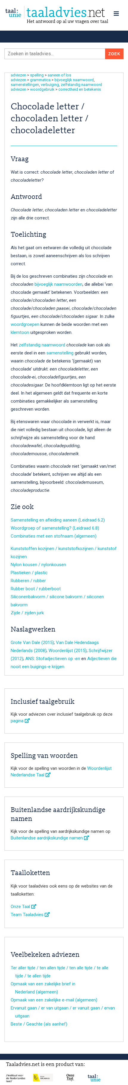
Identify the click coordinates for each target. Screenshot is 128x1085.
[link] (64, 12)
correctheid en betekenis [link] (79, 89)
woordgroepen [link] (25, 324)
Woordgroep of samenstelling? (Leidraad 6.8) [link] (55, 528)
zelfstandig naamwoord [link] (81, 84)
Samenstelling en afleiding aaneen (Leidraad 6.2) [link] (58, 520)
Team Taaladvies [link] (28, 914)
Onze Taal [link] (21, 906)
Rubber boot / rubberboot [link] (36, 588)
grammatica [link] (40, 80)
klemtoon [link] (20, 332)
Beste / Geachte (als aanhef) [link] (39, 1024)
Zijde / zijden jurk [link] (27, 612)
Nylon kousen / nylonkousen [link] (38, 564)
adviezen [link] (18, 75)
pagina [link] (18, 720)
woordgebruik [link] (42, 89)
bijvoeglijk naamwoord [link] (74, 80)
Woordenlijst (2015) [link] (68, 650)
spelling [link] (37, 75)
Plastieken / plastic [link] (29, 572)
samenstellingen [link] (25, 84)
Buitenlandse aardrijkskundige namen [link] (47, 838)
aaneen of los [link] (59, 75)
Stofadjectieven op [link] (58, 658)
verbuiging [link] (50, 84)
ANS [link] (29, 658)
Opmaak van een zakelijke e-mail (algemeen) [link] (54, 1000)
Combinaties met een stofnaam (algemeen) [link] (53, 536)
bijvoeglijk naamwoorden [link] (58, 284)
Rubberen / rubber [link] (28, 580)
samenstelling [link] (60, 353)
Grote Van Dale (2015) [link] (32, 642)
